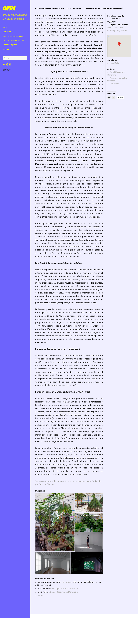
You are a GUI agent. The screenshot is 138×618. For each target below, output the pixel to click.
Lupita (9, 8)
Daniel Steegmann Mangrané (64, 592)
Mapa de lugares (10, 45)
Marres (41, 595)
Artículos (7, 32)
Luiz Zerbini (65, 582)
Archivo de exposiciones (13, 36)
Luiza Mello (114, 63)
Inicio (5, 28)
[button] (55, 522)
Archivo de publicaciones (13, 40)
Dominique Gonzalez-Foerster (64, 589)
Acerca (6, 49)
